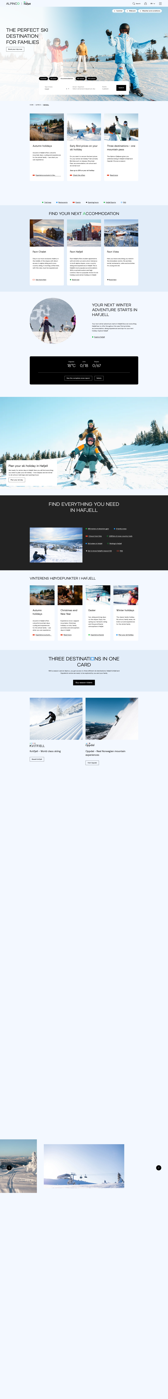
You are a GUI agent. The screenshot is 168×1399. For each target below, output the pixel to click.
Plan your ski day (17, 480)
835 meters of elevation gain (98, 529)
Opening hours (93, 202)
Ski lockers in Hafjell (95, 543)
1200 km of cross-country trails (120, 536)
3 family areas (121, 529)
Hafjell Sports (111, 202)
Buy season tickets (84, 682)
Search (121, 88)
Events (78, 202)
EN (152, 4)
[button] (56, 545)
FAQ (124, 202)
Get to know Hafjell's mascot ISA (100, 551)
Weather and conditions (151, 11)
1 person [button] (105, 89)
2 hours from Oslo (95, 536)
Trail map (47, 202)
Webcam (132, 11)
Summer (119, 11)
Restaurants (63, 202)
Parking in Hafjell (116, 543)
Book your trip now (15, 49)
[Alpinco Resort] (12, 4)
